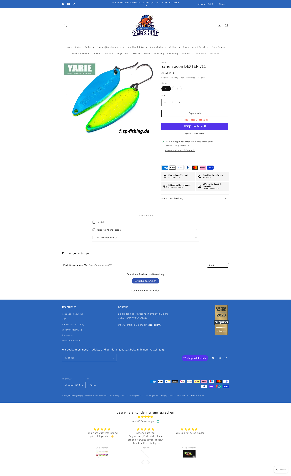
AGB (64, 319)
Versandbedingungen (72, 313)
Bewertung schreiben (145, 280)
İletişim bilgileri (197, 396)
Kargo (176, 78)
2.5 (166, 88)
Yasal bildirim (182, 396)
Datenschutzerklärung (73, 324)
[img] (145, 417)
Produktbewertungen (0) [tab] (75, 265)
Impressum (67, 335)
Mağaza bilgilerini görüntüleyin (180, 150)
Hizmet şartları (152, 396)
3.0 (178, 89)
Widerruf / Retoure (71, 340)
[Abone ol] (113, 357)
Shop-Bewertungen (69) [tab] (100, 265)
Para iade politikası (118, 396)
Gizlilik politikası (136, 396)
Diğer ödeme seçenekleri (195, 133)
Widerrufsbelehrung (72, 329)
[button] (65, 25)
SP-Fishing (72, 396)
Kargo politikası (167, 396)
